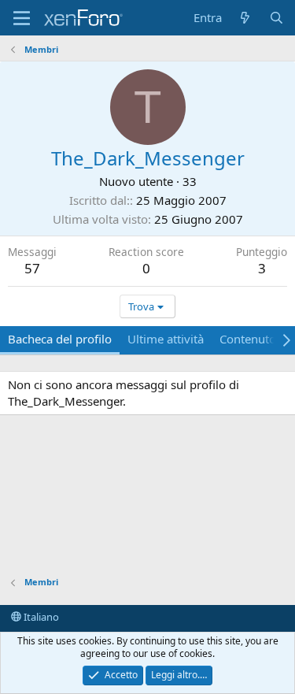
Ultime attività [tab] (165, 339)
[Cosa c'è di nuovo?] (245, 17)
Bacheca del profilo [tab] (60, 339)
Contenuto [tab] (247, 339)
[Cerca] (276, 17)
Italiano (40, 617)
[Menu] (21, 18)
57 (32, 268)
